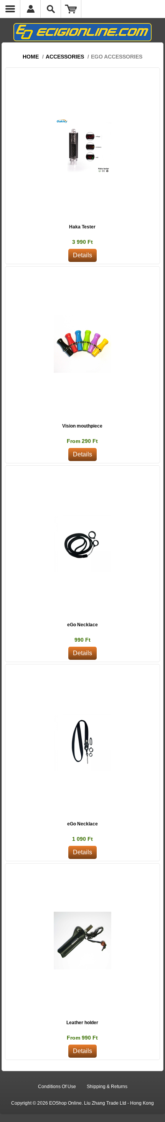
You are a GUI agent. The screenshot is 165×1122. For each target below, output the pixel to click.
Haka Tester (82, 227)
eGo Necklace (82, 624)
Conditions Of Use (57, 1086)
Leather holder (82, 1022)
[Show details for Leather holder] (82, 940)
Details (82, 255)
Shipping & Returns (107, 1086)
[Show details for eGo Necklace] (82, 543)
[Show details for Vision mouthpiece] (82, 343)
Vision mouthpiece (82, 426)
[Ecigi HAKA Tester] (82, 145)
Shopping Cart (71, 9)
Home (31, 57)
